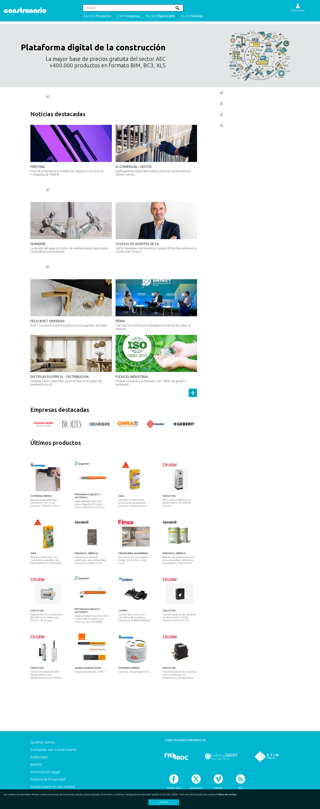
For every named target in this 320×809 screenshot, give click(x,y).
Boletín (36, 764)
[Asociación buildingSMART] (221, 756)
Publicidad (39, 757)
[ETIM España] (266, 756)
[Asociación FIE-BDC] (176, 756)
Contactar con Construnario (53, 749)
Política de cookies (226, 794)
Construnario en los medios (52, 787)
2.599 (128, 16)
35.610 (191, 16)
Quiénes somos (42, 742)
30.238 (160, 16)
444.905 (97, 16)
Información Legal (45, 772)
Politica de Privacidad (48, 779)
